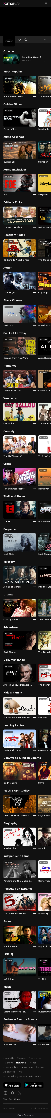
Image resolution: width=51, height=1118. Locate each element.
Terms (32, 1062)
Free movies (35, 1058)
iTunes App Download (12, 1085)
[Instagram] (5, 1093)
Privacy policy (10, 1067)
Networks (21, 1062)
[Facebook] (12, 1093)
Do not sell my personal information (22, 1076)
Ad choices (9, 1071)
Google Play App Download (33, 1085)
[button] (25, 58)
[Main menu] (46, 3)
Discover (21, 1058)
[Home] (11, 4)
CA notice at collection (32, 1067)
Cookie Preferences (25, 1115)
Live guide (8, 1058)
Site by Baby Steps (39, 1108)
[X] (20, 1093)
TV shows (8, 1062)
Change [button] (17, 1099)
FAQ (20, 1071)
